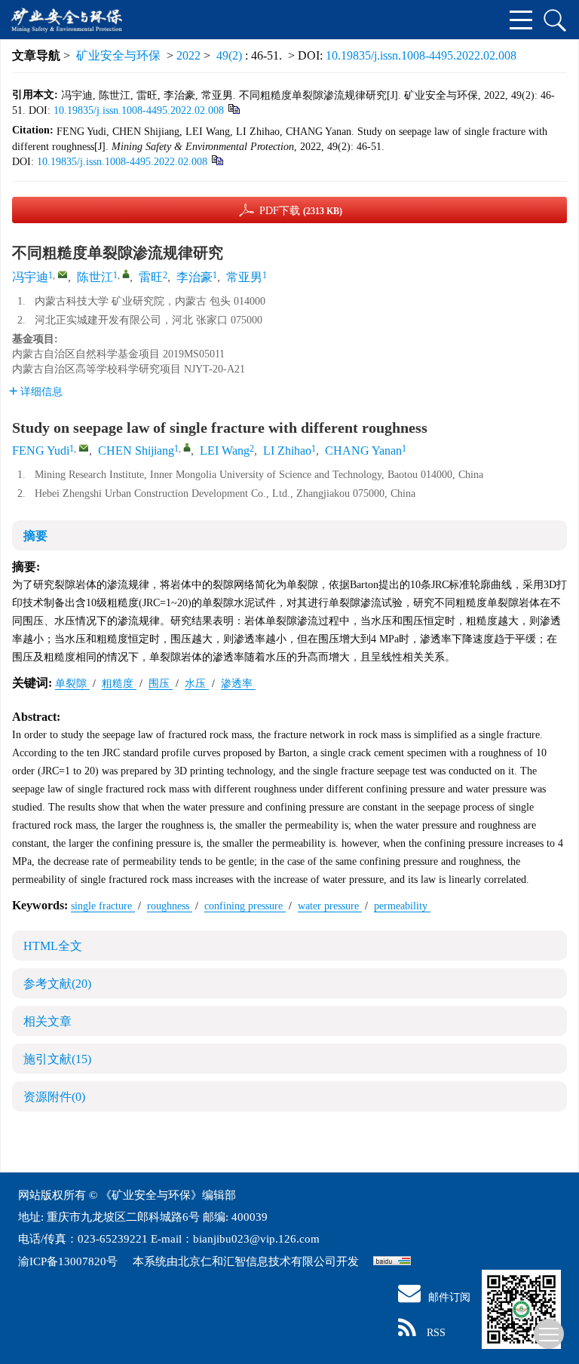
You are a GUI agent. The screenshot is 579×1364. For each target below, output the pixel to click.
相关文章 (47, 1021)
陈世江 (95, 277)
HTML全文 (52, 945)
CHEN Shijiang (136, 450)
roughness (169, 906)
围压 (161, 683)
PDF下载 (300, 210)
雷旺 (151, 277)
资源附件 (54, 1096)
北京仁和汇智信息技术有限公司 (257, 1261)
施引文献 (57, 1059)
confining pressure (245, 906)
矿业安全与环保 (118, 55)
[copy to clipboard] (216, 159)
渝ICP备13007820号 (69, 1261)
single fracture (103, 906)
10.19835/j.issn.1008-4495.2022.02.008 (421, 55)
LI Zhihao (287, 450)
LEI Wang (225, 450)
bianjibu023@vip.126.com (256, 1239)
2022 (188, 55)
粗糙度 (119, 683)
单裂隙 (72, 683)
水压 (197, 683)
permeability (402, 906)
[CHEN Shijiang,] (187, 447)
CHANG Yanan (363, 450)
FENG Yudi (40, 450)
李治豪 (194, 277)
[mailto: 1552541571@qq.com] (83, 448)
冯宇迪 (30, 277)
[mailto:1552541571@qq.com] (62, 274)
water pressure (330, 906)
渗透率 (238, 683)
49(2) (230, 55)
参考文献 (57, 983)
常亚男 (244, 277)
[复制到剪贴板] (233, 108)
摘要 (35, 535)
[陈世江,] (126, 273)
